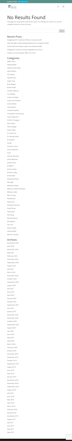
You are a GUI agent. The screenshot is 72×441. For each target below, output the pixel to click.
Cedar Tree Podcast (14, 101)
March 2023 (11, 272)
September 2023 (13, 262)
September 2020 (13, 325)
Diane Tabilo (11, 130)
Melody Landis (12, 192)
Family (9, 143)
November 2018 (12, 383)
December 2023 (12, 259)
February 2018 (12, 409)
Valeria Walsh (11, 231)
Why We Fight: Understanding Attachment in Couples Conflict (28, 43)
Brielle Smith (11, 87)
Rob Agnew (11, 221)
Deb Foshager (12, 127)
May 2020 (10, 338)
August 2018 (11, 390)
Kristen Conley (12, 172)
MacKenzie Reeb (13, 179)
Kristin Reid (11, 176)
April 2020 (10, 341)
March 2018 (11, 406)
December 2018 (12, 380)
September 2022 (13, 282)
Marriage (10, 182)
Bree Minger (11, 84)
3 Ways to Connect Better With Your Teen (21, 53)
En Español (10, 140)
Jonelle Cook (11, 163)
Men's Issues (11, 195)
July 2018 (10, 393)
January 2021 (11, 311)
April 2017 (10, 432)
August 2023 (11, 266)
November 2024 (12, 249)
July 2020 (10, 331)
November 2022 (12, 276)
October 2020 (12, 321)
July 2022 (10, 289)
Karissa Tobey (12, 169)
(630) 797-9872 (13, 1)
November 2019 (12, 357)
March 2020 (11, 344)
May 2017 (10, 429)
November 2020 (12, 318)
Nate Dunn (11, 202)
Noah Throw (11, 208)
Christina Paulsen (13, 110)
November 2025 (12, 243)
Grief (9, 153)
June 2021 (10, 308)
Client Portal (24, 1)
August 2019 (11, 367)
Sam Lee (10, 225)
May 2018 (10, 400)
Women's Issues (12, 234)
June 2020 (10, 334)
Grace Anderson (12, 150)
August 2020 (11, 328)
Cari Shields (11, 94)
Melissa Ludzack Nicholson (16, 189)
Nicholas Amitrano (13, 205)
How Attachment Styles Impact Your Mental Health (24, 46)
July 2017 (10, 423)
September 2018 (13, 387)
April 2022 (10, 295)
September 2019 (13, 364)
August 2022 (11, 285)
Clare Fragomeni (13, 117)
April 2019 (10, 374)
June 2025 (10, 246)
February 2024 (12, 256)
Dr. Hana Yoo (11, 133)
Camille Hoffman (13, 91)
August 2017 (11, 419)
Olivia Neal (10, 212)
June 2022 (10, 292)
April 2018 (10, 403)
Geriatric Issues (12, 146)
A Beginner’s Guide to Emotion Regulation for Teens (24, 50)
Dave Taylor (11, 123)
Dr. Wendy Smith (13, 136)
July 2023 (10, 269)
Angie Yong (11, 81)
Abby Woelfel (11, 65)
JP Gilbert (10, 166)
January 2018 (11, 413)
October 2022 (12, 279)
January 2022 (11, 298)
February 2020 (12, 347)
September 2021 (13, 305)
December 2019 (12, 354)
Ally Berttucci (11, 78)
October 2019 (12, 360)
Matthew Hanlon (13, 185)
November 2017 (12, 416)
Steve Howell (11, 228)
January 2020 (11, 351)
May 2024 (10, 253)
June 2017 (10, 426)
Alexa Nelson (11, 71)
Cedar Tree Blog (12, 97)
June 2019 (10, 370)
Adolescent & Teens (14, 68)
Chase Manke (11, 104)
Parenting (10, 215)
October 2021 (12, 302)
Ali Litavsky (11, 74)
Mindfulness (11, 198)
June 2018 (10, 396)
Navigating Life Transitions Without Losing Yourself (24, 40)
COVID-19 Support (13, 120)
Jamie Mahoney (12, 159)
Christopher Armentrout (15, 114)
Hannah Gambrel (13, 156)
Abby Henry (11, 61)
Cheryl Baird (11, 107)
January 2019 (11, 377)
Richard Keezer (12, 218)
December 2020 (12, 315)
